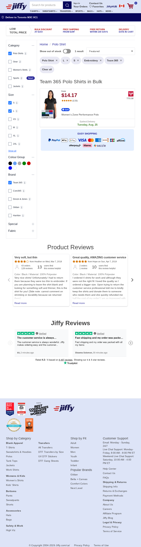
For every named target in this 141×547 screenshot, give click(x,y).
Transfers (65, 11)
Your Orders (80, 6)
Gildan (74, 474)
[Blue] (15, 163)
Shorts (9, 504)
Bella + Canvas (79, 479)
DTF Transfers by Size (51, 452)
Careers (107, 509)
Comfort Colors (79, 483)
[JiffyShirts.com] (16, 6)
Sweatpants (12, 500)
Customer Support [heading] (115, 438)
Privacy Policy (110, 526)
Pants (9, 495)
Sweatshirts (49, 11)
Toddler (74, 460)
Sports (79, 11)
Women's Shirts (15, 480)
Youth (73, 456)
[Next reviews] (132, 281)
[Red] (29, 163)
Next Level (76, 488)
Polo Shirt (48, 60)
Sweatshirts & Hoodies (18, 452)
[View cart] (130, 6)
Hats (99, 11)
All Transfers (45, 447)
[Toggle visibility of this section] (33, 45)
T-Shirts (34, 11)
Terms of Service (112, 531)
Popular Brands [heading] (81, 470)
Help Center (109, 468)
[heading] (86, 102)
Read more (20, 303)
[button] (35, 11)
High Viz (10, 530)
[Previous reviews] (9, 281)
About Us (108, 504)
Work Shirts (12, 469)
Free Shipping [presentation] (71, 30)
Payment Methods (113, 495)
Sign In (76, 3)
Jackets (10, 465)
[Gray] (19, 163)
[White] (15, 168)
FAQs (106, 477)
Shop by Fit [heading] (78, 438)
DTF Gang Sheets (48, 460)
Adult (73, 443)
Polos (9, 456)
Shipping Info (110, 486)
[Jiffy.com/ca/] (70, 408)
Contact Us (95, 3)
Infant (73, 465)
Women (74, 447)
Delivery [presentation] (126, 30)
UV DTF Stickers (47, 456)
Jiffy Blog (108, 518)
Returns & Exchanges (115, 491)
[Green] (24, 163)
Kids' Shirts (12, 485)
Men (72, 452)
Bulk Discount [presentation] (43, 30)
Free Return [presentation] (99, 30)
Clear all (47, 69)
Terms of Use (101, 545)
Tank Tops (11, 460)
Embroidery (91, 60)
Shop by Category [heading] (18, 438)
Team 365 (112, 60)
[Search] (67, 5)
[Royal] (10, 168)
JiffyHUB (111, 6)
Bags (90, 11)
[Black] (10, 163)
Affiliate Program (112, 513)
